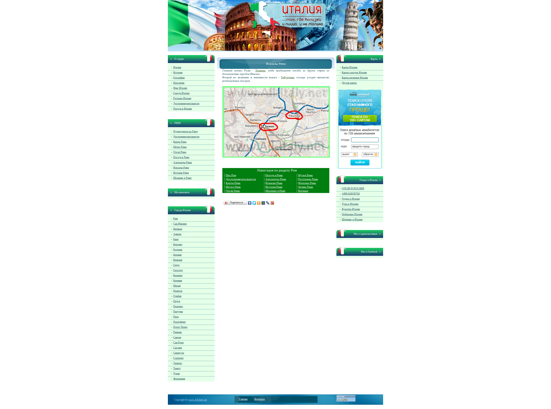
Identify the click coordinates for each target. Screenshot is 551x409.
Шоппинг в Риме (275, 190)
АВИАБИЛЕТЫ (351, 193)
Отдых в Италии (351, 198)
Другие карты (349, 82)
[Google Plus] (272, 203)
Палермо (178, 306)
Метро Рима (233, 186)
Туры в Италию (350, 203)
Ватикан (303, 190)
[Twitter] (254, 203)
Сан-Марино (180, 223)
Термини (260, 70)
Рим (175, 218)
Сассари (177, 347)
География (179, 77)
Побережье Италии (352, 214)
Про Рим (231, 175)
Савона (177, 337)
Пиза (176, 316)
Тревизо (177, 363)
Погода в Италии (182, 108)
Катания (177, 280)
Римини (177, 332)
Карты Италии (349, 67)
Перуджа (178, 311)
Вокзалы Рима (273, 183)
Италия (177, 67)
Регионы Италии (182, 98)
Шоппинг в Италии (352, 219)
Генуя (176, 265)
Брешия (177, 254)
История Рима (273, 186)
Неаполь (177, 290)
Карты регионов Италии (355, 77)
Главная (243, 399)
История (178, 72)
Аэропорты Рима (275, 179)
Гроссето (178, 270)
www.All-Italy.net (198, 399)
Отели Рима (233, 190)
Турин (176, 373)
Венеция (177, 259)
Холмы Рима (305, 186)
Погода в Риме (274, 175)
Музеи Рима (305, 175)
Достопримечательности (241, 179)
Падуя (176, 301)
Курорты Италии (351, 209)
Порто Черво (180, 327)
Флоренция (179, 378)
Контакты (259, 399)
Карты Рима (233, 183)
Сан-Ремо (178, 342)
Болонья (177, 249)
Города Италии (181, 93)
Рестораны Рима (308, 179)
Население (178, 82)
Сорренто (178, 358)
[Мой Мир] (263, 203)
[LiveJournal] (268, 203)
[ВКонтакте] (250, 203)
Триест (177, 368)
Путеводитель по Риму (185, 131)
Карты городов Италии (354, 72)
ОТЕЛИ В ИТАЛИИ (353, 188)
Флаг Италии (180, 88)
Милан (177, 285)
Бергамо (177, 244)
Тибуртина (287, 77)
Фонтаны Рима (307, 183)
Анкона (177, 234)
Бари (175, 239)
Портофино (179, 321)
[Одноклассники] (259, 203)
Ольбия (177, 296)
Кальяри (177, 275)
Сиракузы (178, 352)
